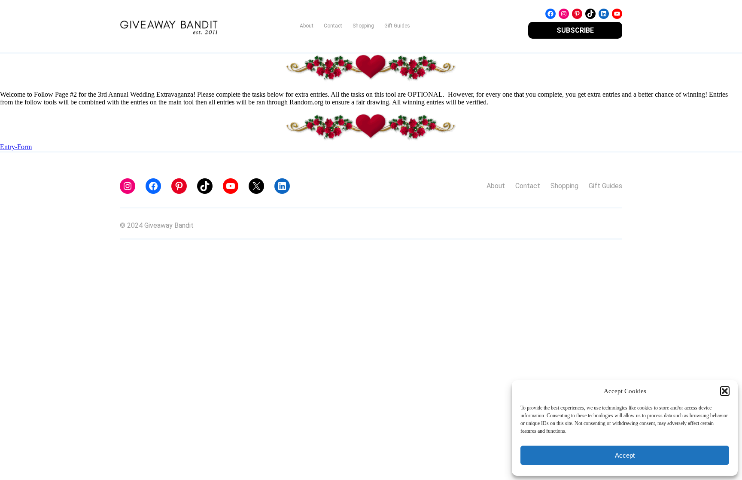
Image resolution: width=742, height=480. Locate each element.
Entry (7, 146)
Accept (625, 455)
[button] (725, 391)
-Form (23, 146)
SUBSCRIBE (575, 30)
